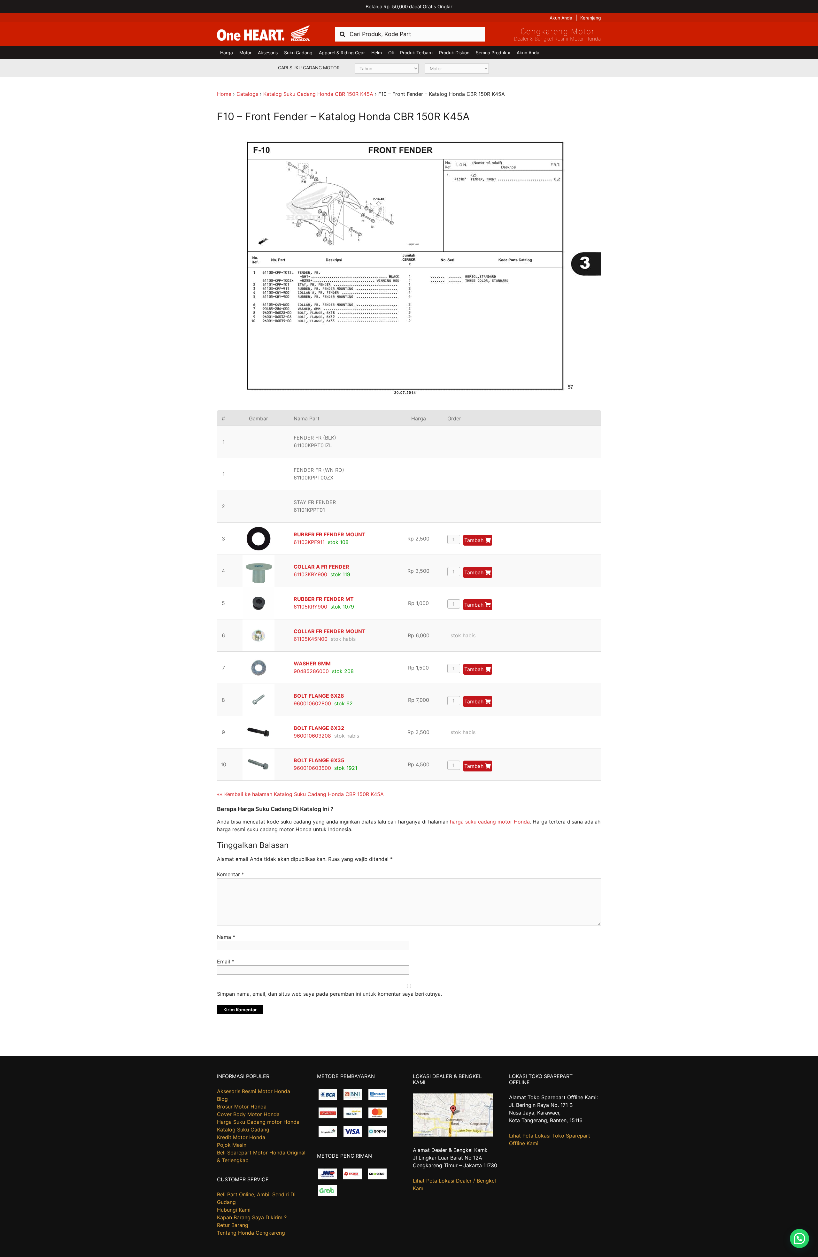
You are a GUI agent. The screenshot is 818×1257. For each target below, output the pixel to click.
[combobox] (410, 34)
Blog (222, 1099)
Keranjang (590, 17)
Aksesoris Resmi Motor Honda (253, 1091)
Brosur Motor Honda (241, 1106)
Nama (226, 937)
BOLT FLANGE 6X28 (319, 696)
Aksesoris (268, 52)
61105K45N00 (311, 639)
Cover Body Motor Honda (248, 1114)
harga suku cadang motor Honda (490, 821)
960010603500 (312, 768)
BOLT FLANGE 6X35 (319, 760)
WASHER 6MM (312, 663)
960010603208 (312, 735)
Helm (376, 52)
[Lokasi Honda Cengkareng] (453, 1134)
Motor (245, 52)
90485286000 (311, 671)
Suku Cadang (298, 52)
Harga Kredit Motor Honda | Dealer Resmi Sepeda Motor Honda (263, 33)
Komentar (230, 874)
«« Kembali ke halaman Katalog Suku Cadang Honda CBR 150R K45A (300, 794)
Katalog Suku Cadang (243, 1129)
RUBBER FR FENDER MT (324, 599)
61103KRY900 (310, 574)
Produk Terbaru (416, 52)
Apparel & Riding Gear (342, 52)
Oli (391, 52)
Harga (226, 52)
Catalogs (247, 94)
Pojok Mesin (231, 1145)
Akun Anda (561, 17)
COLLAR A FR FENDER (321, 566)
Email (225, 961)
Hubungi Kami (234, 1210)
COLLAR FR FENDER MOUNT (330, 631)
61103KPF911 (309, 542)
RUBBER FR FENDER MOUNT (330, 534)
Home (224, 94)
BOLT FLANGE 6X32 (319, 728)
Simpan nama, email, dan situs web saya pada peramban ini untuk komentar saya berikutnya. (329, 994)
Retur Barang (232, 1225)
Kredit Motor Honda (241, 1137)
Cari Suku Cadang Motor (309, 67)
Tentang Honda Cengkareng (251, 1233)
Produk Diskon (454, 52)
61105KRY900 (310, 606)
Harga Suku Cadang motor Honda (258, 1122)
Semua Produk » (493, 52)
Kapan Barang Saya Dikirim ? (252, 1217)
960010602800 (312, 703)
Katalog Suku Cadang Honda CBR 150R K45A (318, 94)
